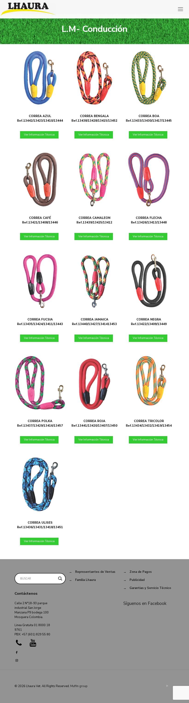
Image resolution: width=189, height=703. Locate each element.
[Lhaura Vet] (28, 9)
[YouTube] (167, 686)
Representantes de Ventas (95, 572)
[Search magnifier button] (60, 578)
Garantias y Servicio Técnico (150, 588)
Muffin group (79, 686)
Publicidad (137, 580)
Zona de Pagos (141, 572)
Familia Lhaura (85, 580)
